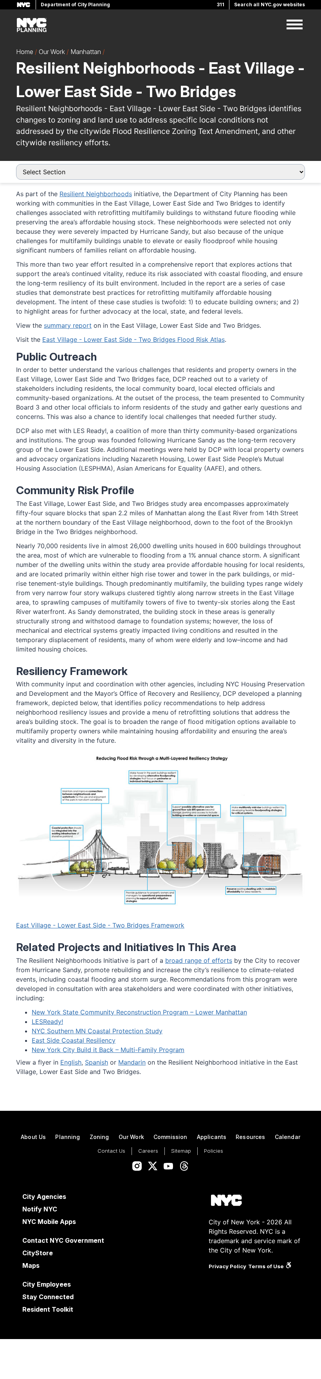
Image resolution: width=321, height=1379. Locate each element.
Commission (170, 1137)
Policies (213, 1151)
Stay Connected (48, 1297)
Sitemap (181, 1151)
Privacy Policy (227, 1266)
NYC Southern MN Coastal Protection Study (97, 1031)
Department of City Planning (75, 4)
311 (220, 4)
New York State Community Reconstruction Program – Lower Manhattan (139, 1012)
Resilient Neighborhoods (96, 194)
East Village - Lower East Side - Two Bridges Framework (100, 925)
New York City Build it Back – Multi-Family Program (108, 1050)
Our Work (52, 52)
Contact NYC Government (63, 1240)
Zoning (99, 1137)
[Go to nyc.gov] (226, 1201)
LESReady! (47, 1021)
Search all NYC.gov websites (269, 4)
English (70, 1062)
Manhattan (85, 52)
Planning (67, 1137)
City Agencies (44, 1196)
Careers (148, 1151)
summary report (68, 325)
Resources (250, 1137)
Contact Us (111, 1151)
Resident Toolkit (47, 1309)
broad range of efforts (198, 960)
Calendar (287, 1137)
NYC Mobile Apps (49, 1222)
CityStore (37, 1253)
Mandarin (132, 1062)
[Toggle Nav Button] (294, 25)
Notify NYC (39, 1209)
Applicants (212, 1137)
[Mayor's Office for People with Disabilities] (288, 1266)
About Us (33, 1137)
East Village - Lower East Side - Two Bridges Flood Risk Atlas (133, 339)
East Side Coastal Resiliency (73, 1040)
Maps (31, 1265)
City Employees (46, 1284)
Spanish (96, 1062)
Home (24, 52)
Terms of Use (266, 1266)
